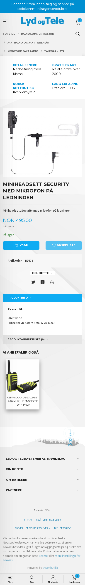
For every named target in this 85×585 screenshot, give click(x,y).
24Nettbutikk (50, 568)
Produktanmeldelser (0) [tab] (26, 339)
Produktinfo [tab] (18, 297)
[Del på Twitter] (33, 283)
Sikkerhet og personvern (32, 528)
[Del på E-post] (51, 283)
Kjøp (24, 245)
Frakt (28, 519)
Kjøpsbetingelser (48, 519)
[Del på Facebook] (42, 283)
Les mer (43, 556)
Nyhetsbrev (62, 528)
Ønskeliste (65, 245)
